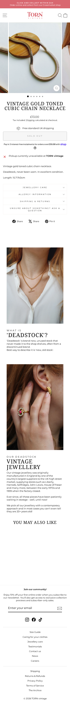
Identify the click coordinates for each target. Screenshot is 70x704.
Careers (35, 660)
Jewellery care (35, 187)
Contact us (35, 651)
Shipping (30, 120)
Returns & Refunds (35, 676)
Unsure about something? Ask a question (35, 209)
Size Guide (35, 632)
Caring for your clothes (35, 637)
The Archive (35, 690)
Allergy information (35, 194)
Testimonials (35, 646)
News (35, 656)
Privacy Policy (35, 680)
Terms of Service (35, 685)
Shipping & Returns (35, 201)
